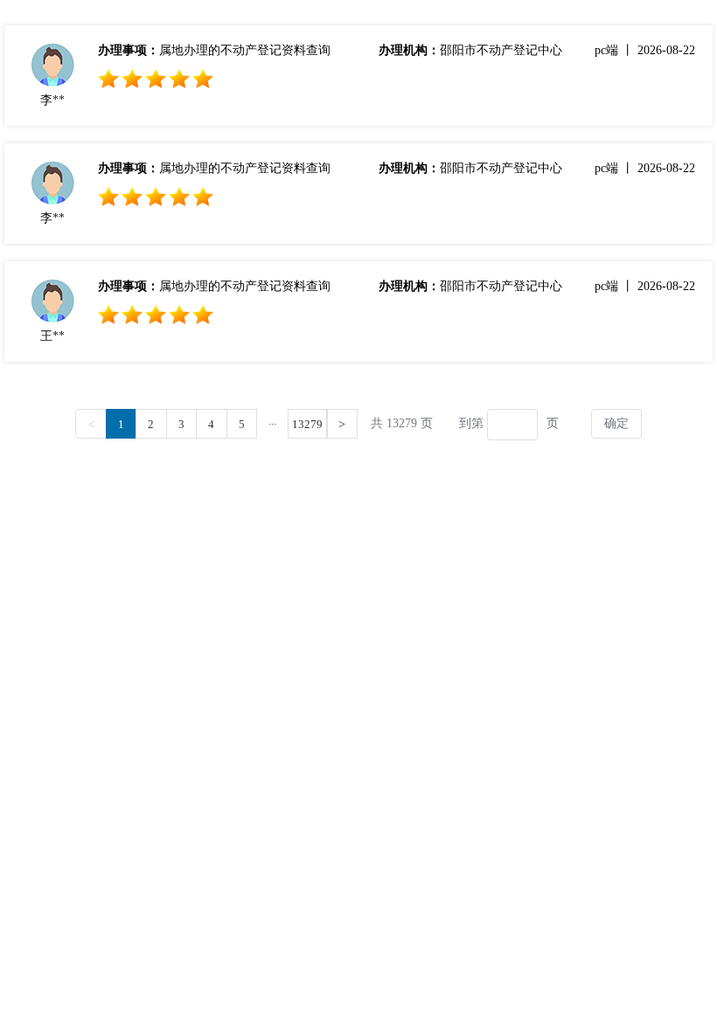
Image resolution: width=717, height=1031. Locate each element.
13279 (307, 424)
